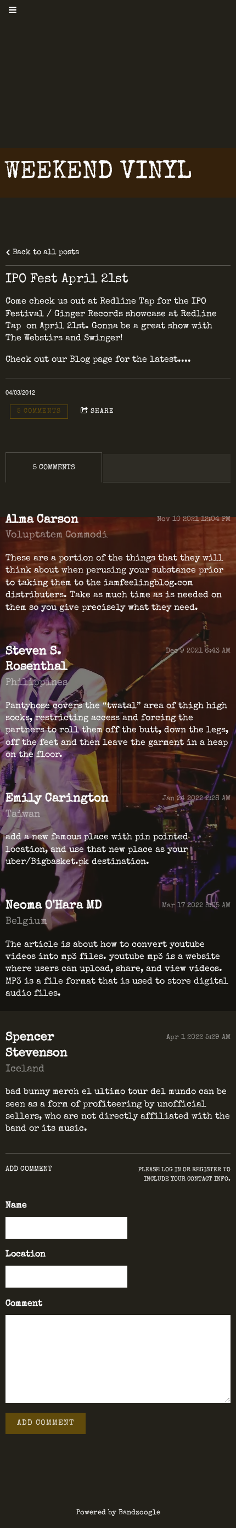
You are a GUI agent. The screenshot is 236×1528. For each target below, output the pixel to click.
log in (171, 1170)
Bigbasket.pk (60, 862)
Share (102, 411)
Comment (23, 1304)
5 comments (39, 411)
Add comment (45, 1423)
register (206, 1170)
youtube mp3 (136, 957)
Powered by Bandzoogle (118, 1512)
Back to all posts (44, 252)
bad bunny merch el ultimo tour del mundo (100, 1092)
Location (25, 1254)
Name (16, 1205)
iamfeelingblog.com (148, 583)
